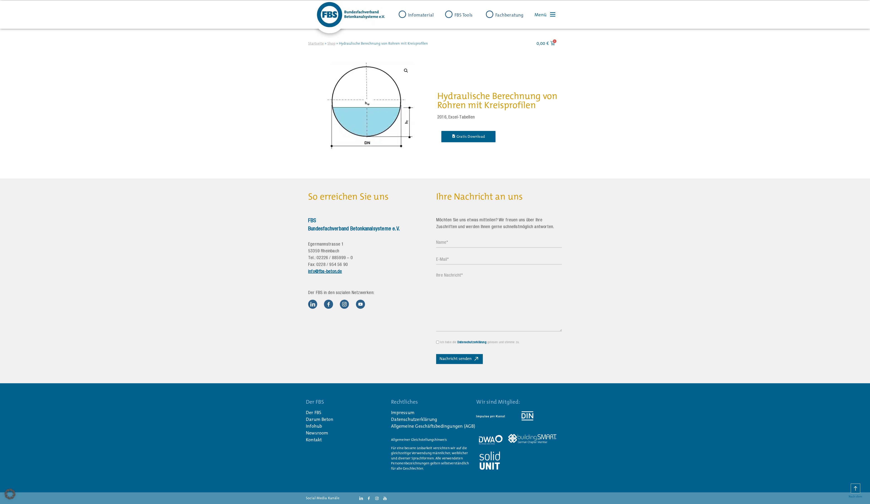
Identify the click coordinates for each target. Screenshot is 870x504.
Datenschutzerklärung (471, 342)
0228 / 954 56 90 (332, 265)
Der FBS (313, 412)
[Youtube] (360, 304)
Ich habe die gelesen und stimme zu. (480, 342)
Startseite (316, 43)
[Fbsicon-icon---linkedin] (312, 304)
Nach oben (855, 496)
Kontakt (314, 440)
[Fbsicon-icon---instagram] (344, 304)
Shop (331, 43)
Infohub (314, 426)
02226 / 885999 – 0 (335, 258)
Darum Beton (319, 419)
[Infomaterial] (402, 14)
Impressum (402, 412)
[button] (406, 71)
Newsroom (317, 433)
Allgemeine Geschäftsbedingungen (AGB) (433, 426)
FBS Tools (463, 15)
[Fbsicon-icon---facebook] (328, 304)
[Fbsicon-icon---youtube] (385, 498)
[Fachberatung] (489, 14)
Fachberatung (509, 15)
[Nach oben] (855, 488)
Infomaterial (421, 15)
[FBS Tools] (449, 14)
